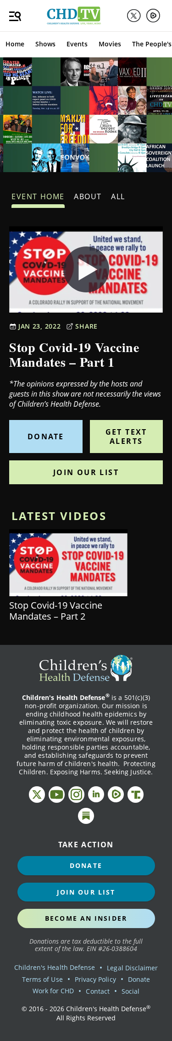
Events (77, 43)
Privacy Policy (95, 979)
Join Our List (86, 472)
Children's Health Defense (54, 967)
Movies (110, 43)
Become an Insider (86, 918)
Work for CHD (53, 990)
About (88, 196)
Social (130, 991)
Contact (97, 991)
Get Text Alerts (126, 436)
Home (15, 43)
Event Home (38, 196)
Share (86, 326)
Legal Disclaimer (132, 967)
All (118, 196)
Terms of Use (42, 979)
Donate (46, 436)
